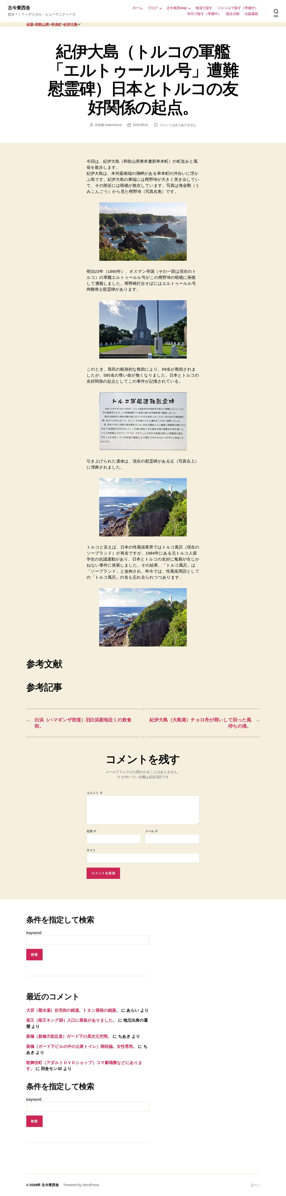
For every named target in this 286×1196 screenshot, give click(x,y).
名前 (92, 831)
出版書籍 (251, 14)
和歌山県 (42, 24)
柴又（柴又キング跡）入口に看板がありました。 (71, 1020)
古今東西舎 (19, 7)
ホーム (137, 8)
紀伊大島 (70, 24)
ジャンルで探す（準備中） (237, 8)
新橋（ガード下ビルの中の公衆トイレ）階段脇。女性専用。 (81, 1046)
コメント (95, 792)
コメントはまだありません (178, 125)
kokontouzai (113, 125)
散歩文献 (233, 14)
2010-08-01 (140, 125)
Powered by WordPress (81, 1185)
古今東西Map (177, 8)
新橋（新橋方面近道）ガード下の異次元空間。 (68, 1036)
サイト (91, 850)
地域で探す (203, 8)
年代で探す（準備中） (204, 14)
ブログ (152, 8)
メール (151, 831)
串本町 (56, 24)
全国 (29, 24)
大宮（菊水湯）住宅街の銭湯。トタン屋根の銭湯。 (73, 1010)
